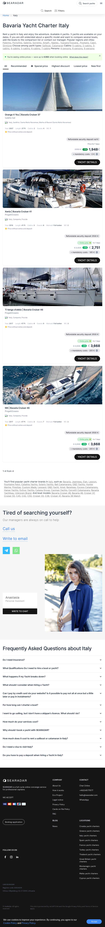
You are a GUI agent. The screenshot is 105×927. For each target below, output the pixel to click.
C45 (18, 496)
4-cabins (15, 48)
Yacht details (87, 162)
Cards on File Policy (61, 809)
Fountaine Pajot (12, 484)
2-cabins (87, 45)
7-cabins (45, 48)
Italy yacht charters (88, 835)
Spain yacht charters (88, 840)
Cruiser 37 (89, 493)
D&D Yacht (53, 487)
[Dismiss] (100, 56)
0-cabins (76, 45)
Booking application (13, 822)
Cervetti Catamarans (79, 490)
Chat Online (84, 785)
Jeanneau (77, 481)
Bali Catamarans (63, 484)
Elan (85, 481)
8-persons (89, 48)
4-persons (65, 48)
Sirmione (7, 45)
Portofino (17, 42)
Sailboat (46, 45)
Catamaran (57, 45)
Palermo (7, 42)
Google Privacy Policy (73, 906)
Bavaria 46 (77, 493)
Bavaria (67, 481)
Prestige (16, 487)
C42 (24, 496)
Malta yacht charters (88, 873)
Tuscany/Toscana (69, 42)
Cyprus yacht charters (89, 878)
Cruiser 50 (9, 496)
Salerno (27, 42)
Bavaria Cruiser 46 (61, 493)
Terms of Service (91, 906)
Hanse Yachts (11, 490)
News (54, 826)
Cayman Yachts (59, 490)
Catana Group (42, 490)
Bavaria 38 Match (71, 496)
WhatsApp (84, 800)
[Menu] (101, 3)
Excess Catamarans (87, 487)
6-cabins (35, 48)
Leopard (42, 487)
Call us (9, 528)
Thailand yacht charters (89, 854)
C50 (29, 496)
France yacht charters (89, 845)
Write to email (15, 538)
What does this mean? (78, 57)
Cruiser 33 (38, 496)
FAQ (54, 814)
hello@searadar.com (88, 795)
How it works (58, 790)
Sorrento (37, 42)
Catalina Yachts (29, 484)
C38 (47, 496)
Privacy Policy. (29, 923)
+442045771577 (86, 790)
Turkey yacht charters (89, 849)
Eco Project (57, 795)
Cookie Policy (10, 923)
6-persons (77, 48)
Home (6, 15)
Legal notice (57, 800)
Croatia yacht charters (89, 826)
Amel (62, 487)
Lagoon (92, 481)
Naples (55, 42)
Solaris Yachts (46, 484)
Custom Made (29, 487)
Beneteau (71, 487)
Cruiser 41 (56, 496)
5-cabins (25, 48)
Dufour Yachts (26, 490)
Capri (93, 42)
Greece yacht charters (89, 831)
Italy (51, 481)
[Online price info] (90, 243)
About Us (56, 785)
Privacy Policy (58, 804)
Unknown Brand (23, 493)
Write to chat (20, 611)
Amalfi (46, 42)
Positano (84, 42)
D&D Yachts (79, 484)
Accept (94, 921)
